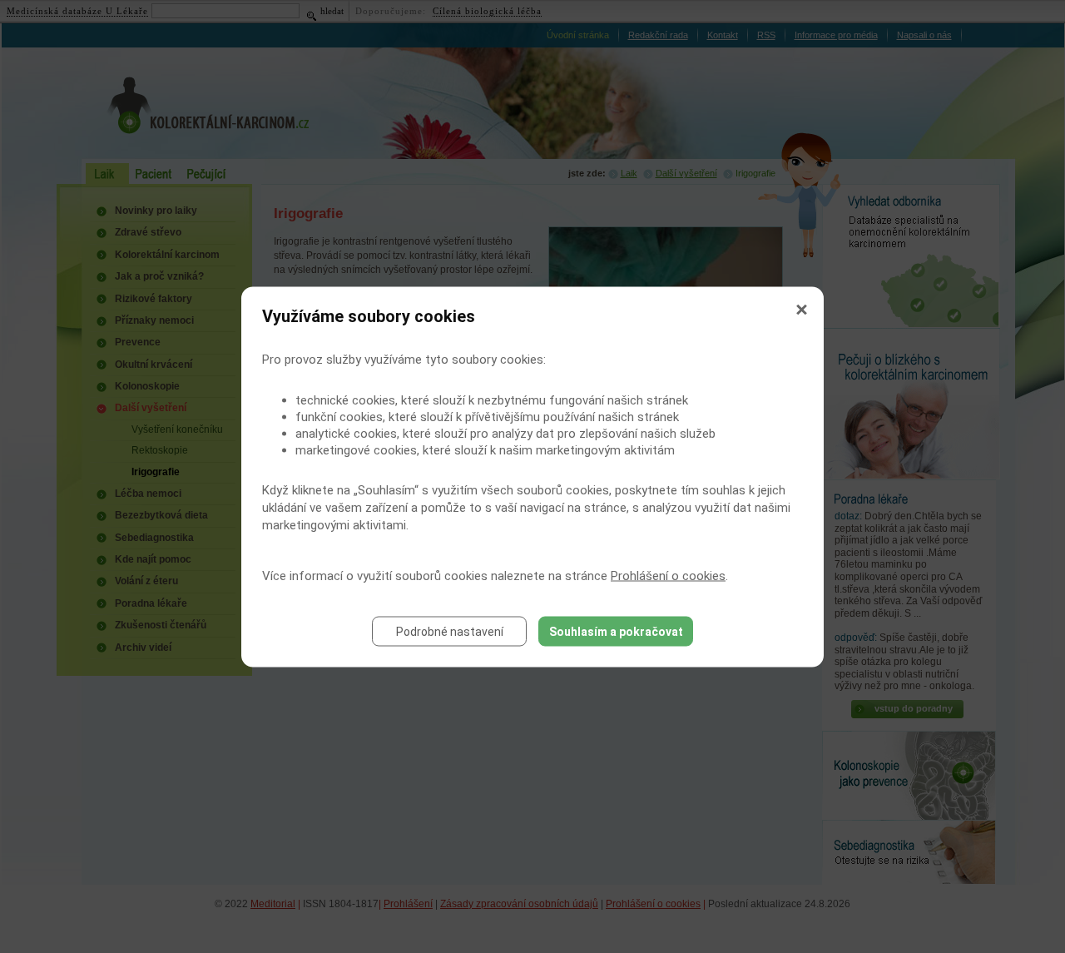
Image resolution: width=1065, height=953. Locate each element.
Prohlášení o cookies (668, 575)
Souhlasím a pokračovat (616, 631)
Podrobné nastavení (449, 631)
